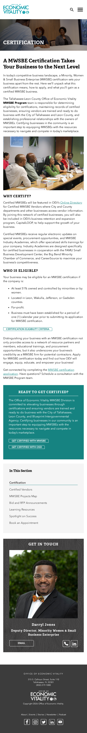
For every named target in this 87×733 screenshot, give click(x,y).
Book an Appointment (23, 523)
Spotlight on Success (22, 516)
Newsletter (52, 714)
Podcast (62, 714)
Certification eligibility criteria (27, 329)
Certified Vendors (20, 489)
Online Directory (71, 202)
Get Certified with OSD (27, 447)
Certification (17, 482)
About (24, 714)
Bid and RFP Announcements (28, 503)
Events (32, 714)
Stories (41, 714)
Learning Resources (22, 509)
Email (21, 643)
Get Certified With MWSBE (29, 440)
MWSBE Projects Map (23, 496)
